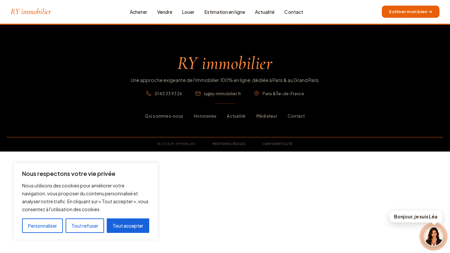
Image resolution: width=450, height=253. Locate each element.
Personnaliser (42, 226)
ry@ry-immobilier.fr (222, 93)
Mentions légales (229, 144)
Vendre (164, 12)
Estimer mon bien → (410, 11)
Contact (293, 12)
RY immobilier (31, 12)
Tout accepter (128, 226)
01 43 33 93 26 (168, 93)
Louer (188, 12)
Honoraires (205, 116)
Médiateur (266, 116)
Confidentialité (278, 144)
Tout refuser (84, 226)
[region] (85, 201)
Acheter (138, 12)
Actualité (265, 12)
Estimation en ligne (225, 12)
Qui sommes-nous (164, 116)
